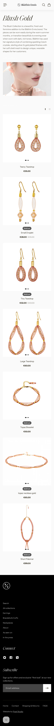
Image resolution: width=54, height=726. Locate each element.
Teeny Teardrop (27, 167)
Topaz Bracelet (27, 427)
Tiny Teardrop (27, 298)
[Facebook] (11, 657)
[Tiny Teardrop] (27, 267)
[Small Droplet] (27, 201)
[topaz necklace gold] (27, 461)
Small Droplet (27, 232)
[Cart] (49, 5)
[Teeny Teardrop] (27, 138)
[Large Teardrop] (27, 333)
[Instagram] (4, 657)
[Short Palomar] (27, 527)
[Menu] (5, 4)
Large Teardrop (27, 361)
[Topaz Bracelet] (27, 396)
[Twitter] (17, 657)
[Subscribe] (47, 688)
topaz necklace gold (27, 493)
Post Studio (18, 711)
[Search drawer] (43, 5)
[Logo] (27, 4)
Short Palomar (27, 559)
